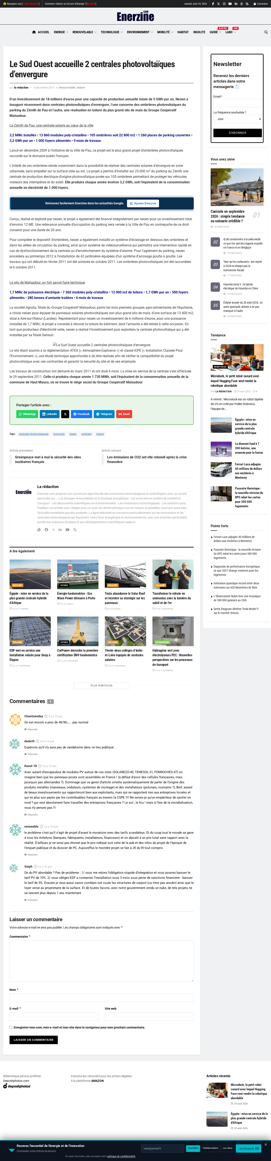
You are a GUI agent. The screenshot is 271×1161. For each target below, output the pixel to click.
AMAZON (97, 1080)
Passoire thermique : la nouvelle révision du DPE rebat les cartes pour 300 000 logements (249, 497)
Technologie (110, 32)
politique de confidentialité (121, 1156)
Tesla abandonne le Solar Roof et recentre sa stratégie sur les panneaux (125, 598)
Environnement (138, 32)
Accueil (43, 32)
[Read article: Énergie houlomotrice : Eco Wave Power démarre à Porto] (77, 574)
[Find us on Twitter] (218, 4)
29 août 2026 (243, 391)
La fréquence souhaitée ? (229, 112)
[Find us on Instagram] (224, 4)
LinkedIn (51, 414)
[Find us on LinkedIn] (236, 4)
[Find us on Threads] (241, 4)
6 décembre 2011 (44, 87)
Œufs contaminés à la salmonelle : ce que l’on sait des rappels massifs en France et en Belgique (243, 243)
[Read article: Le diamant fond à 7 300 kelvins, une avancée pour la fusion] (221, 449)
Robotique (220, 367)
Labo (230, 31)
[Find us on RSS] (247, 4)
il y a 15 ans (55, 716)
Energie (59, 32)
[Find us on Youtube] (230, 4)
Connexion (262, 3)
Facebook (83, 414)
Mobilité (163, 32)
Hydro (64, 585)
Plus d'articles (102, 685)
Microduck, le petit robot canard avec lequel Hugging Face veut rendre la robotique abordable (235, 381)
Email (126, 414)
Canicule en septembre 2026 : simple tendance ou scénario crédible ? (228, 216)
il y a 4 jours (113, 608)
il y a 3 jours (66, 604)
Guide (215, 31)
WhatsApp (29, 414)
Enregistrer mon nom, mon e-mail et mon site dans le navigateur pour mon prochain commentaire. (79, 1027)
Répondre (33, 729)
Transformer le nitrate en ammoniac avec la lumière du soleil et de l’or (171, 598)
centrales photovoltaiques (33, 434)
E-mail (15, 1008)
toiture (100, 434)
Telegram (105, 414)
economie (59, 434)
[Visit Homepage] (135, 16)
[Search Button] (266, 32)
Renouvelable (83, 32)
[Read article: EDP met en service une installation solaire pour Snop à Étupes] (30, 631)
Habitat (183, 32)
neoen (72, 434)
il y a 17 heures (20, 608)
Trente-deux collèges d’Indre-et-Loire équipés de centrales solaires (124, 655)
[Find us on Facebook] (213, 4)
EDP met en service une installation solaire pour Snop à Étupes (30, 655)
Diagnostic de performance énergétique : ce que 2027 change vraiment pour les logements (237, 570)
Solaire (81, 87)
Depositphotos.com (16, 1080)
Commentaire (20, 936)
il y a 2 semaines (164, 608)
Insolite (199, 32)
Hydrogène (162, 642)
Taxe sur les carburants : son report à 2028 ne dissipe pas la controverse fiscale (242, 266)
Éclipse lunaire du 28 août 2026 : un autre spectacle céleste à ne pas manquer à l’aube (243, 306)
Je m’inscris (246, 1148)
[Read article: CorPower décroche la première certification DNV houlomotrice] (77, 631)
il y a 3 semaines (164, 670)
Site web (110, 1008)
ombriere (86, 434)
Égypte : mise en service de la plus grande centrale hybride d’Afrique (29, 598)
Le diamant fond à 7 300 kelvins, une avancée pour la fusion (249, 448)
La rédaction (21, 87)
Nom (14, 990)
